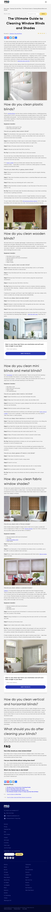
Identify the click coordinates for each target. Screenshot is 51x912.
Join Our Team (7, 847)
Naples (27, 877)
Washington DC (7, 900)
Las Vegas (6, 882)
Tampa (5, 897)
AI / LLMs (25, 908)
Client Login (7, 845)
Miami (5, 887)
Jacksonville (28, 874)
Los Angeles (7, 885)
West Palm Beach (30, 890)
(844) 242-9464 (10, 813)
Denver (27, 867)
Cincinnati (6, 874)
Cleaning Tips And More (15, 8)
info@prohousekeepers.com (12, 815)
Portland (27, 885)
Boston (5, 869)
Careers (6, 837)
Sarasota (6, 890)
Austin (5, 867)
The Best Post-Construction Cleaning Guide (19, 787)
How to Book (7, 834)
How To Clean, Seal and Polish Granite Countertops (19, 797)
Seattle (6, 892)
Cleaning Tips (7, 829)
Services (6, 824)
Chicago (6, 872)
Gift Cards (6, 840)
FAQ (5, 831)
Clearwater (28, 864)
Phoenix (27, 882)
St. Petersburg (7, 895)
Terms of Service (8, 908)
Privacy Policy (17, 908)
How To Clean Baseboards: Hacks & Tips (17, 790)
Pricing (5, 826)
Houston (27, 872)
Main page (6, 8)
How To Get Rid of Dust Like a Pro (16, 788)
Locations (6, 842)
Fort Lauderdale (29, 869)
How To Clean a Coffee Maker (14, 794)
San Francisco (29, 887)
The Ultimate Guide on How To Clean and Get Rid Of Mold (22, 791)
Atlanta (6, 864)
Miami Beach (7, 877)
